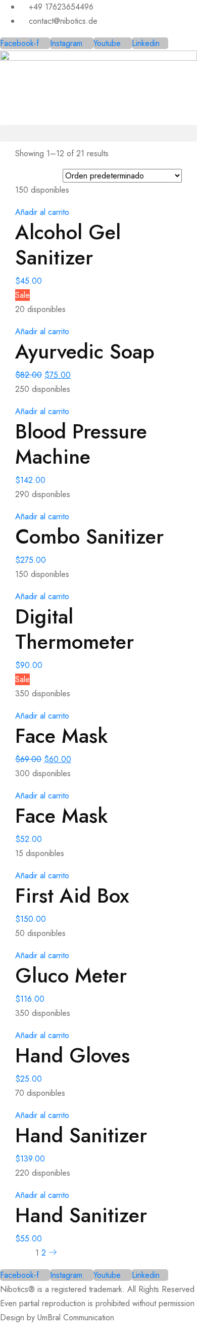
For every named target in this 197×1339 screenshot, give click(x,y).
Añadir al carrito (42, 212)
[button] (98, 133)
